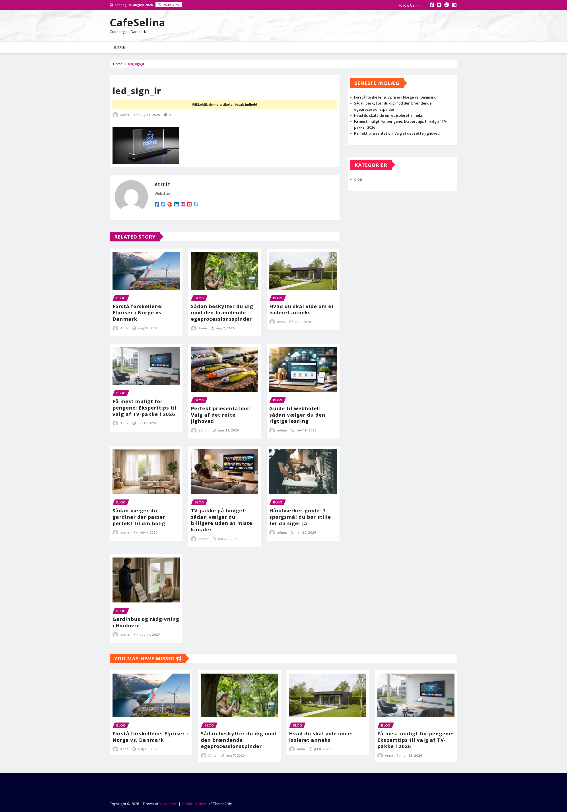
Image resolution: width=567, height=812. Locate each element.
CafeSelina (137, 22)
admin (125, 114)
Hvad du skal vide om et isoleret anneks (301, 309)
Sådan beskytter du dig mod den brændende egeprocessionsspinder (222, 312)
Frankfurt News (194, 803)
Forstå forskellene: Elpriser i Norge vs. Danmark (138, 312)
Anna (124, 328)
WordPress (168, 803)
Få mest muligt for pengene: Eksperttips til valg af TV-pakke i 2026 (145, 407)
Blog (358, 179)
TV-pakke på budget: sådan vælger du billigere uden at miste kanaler (221, 520)
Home (120, 47)
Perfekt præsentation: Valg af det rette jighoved (220, 414)
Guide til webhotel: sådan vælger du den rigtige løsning (297, 414)
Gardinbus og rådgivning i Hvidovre (146, 622)
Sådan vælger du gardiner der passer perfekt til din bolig (139, 516)
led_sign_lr (136, 64)
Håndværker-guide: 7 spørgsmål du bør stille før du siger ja (300, 516)
